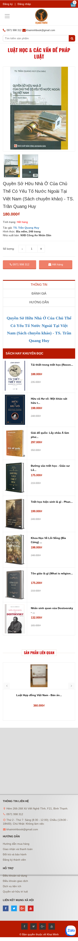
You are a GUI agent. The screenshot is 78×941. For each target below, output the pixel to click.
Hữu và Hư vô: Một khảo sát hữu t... (49, 400)
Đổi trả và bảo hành (15, 854)
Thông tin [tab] (39, 284)
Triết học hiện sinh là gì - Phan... (52, 501)
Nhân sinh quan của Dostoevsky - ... (52, 610)
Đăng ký (8, 3)
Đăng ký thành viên (14, 859)
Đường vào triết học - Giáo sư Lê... (50, 467)
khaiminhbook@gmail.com (40, 30)
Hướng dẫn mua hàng (16, 843)
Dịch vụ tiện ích (12, 886)
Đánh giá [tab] (39, 293)
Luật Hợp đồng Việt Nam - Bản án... (39, 695)
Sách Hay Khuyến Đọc (24, 353)
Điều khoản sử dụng (15, 875)
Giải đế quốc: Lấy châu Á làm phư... (50, 434)
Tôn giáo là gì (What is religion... (52, 573)
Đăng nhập (24, 3)
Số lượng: (9, 248)
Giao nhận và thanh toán (18, 849)
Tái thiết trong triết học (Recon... (52, 364)
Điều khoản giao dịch (15, 880)
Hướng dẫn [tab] (39, 302)
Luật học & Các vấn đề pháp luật (39, 53)
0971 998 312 (20, 264)
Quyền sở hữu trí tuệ (15, 891)
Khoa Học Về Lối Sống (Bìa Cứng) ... (48, 540)
